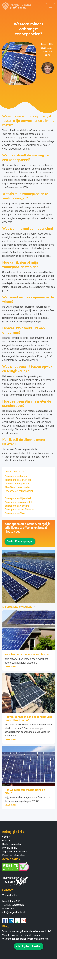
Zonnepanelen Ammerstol (18, 502)
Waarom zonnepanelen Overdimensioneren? (25, 938)
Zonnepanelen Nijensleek (18, 498)
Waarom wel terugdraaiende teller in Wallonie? (26, 931)
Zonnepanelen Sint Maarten (19, 509)
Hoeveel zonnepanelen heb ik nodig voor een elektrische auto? (28, 718)
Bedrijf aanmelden (11, 844)
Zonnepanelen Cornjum (17, 505)
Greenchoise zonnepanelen (19, 491)
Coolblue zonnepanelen (17, 483)
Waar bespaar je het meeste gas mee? (22, 935)
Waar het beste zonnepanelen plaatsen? (28, 654)
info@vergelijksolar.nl (13, 912)
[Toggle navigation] (50, 6)
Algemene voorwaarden (14, 851)
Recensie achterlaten (13, 855)
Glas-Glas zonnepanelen (17, 487)
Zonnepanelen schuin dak (18, 479)
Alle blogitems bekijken (28, 946)
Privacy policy (9, 847)
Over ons (7, 840)
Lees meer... (11, 666)
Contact (6, 836)
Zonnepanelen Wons (15, 513)
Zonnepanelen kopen (16, 476)
